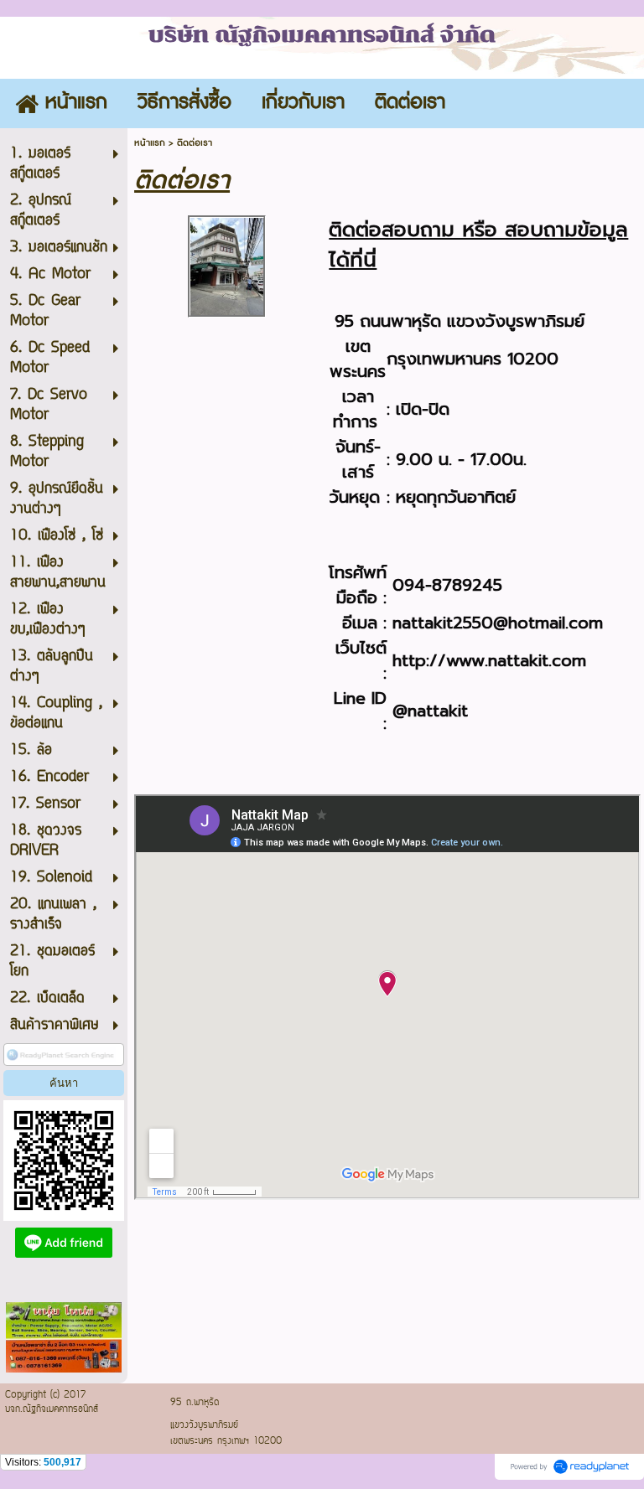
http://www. (440, 660)
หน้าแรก (149, 143)
